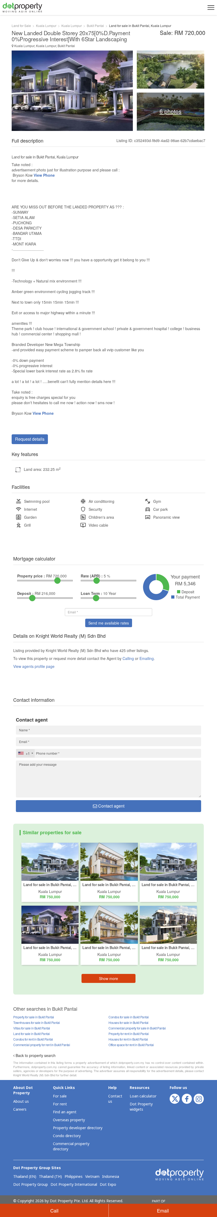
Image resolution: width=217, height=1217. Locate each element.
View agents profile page (34, 666)
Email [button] (163, 1210)
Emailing (146, 658)
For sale (60, 1096)
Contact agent (110, 806)
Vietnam (92, 1176)
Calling (128, 658)
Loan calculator (143, 1096)
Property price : (31, 575)
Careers (19, 1109)
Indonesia (110, 1176)
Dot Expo (108, 1184)
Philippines (74, 1176)
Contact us (115, 1098)
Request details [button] (29, 439)
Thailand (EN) (24, 1176)
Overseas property (69, 1120)
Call (54, 1210)
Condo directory (67, 1136)
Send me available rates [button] (108, 623)
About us (21, 1101)
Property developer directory (77, 1128)
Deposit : (25, 593)
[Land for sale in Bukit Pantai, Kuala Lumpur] (50, 861)
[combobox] (25, 753)
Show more (108, 978)
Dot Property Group (30, 1184)
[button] (210, 7)
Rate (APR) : (92, 575)
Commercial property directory (71, 1146)
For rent (60, 1104)
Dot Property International (74, 1184)
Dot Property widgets (141, 1106)
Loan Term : (91, 593)
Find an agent (64, 1112)
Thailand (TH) (50, 1176)
